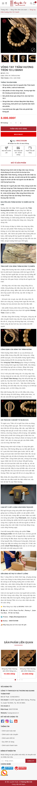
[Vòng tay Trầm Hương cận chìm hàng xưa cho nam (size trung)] (27, 658)
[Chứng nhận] (7, 768)
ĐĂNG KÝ (31, 761)
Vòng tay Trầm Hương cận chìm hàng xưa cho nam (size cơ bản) (9, 670)
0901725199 (21, 141)
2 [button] (17, 679)
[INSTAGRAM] (7, 721)
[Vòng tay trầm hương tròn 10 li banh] (33, 50)
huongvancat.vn (13, 713)
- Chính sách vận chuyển (9, 734)
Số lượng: (4, 123)
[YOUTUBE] (16, 721)
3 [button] (19, 679)
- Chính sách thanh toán (9, 745)
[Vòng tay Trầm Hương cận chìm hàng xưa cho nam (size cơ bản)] (9, 658)
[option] (18, 35)
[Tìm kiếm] (31, 3)
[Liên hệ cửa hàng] (6, 3)
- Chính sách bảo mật (8, 731)
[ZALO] (11, 721)
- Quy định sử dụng (7, 742)
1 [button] (15, 680)
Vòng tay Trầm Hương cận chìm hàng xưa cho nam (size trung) (27, 670)
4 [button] (22, 679)
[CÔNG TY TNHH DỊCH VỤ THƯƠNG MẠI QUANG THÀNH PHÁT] (18, 3)
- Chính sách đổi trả (7, 738)
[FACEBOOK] (2, 721)
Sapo (23, 784)
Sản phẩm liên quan (18, 642)
